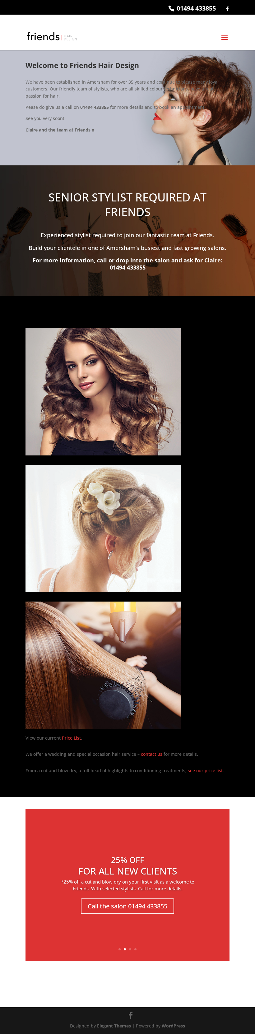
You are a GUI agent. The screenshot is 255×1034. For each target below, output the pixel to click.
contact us (151, 754)
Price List (71, 738)
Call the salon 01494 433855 (127, 906)
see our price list (205, 770)
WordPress (173, 1026)
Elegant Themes (114, 1026)
